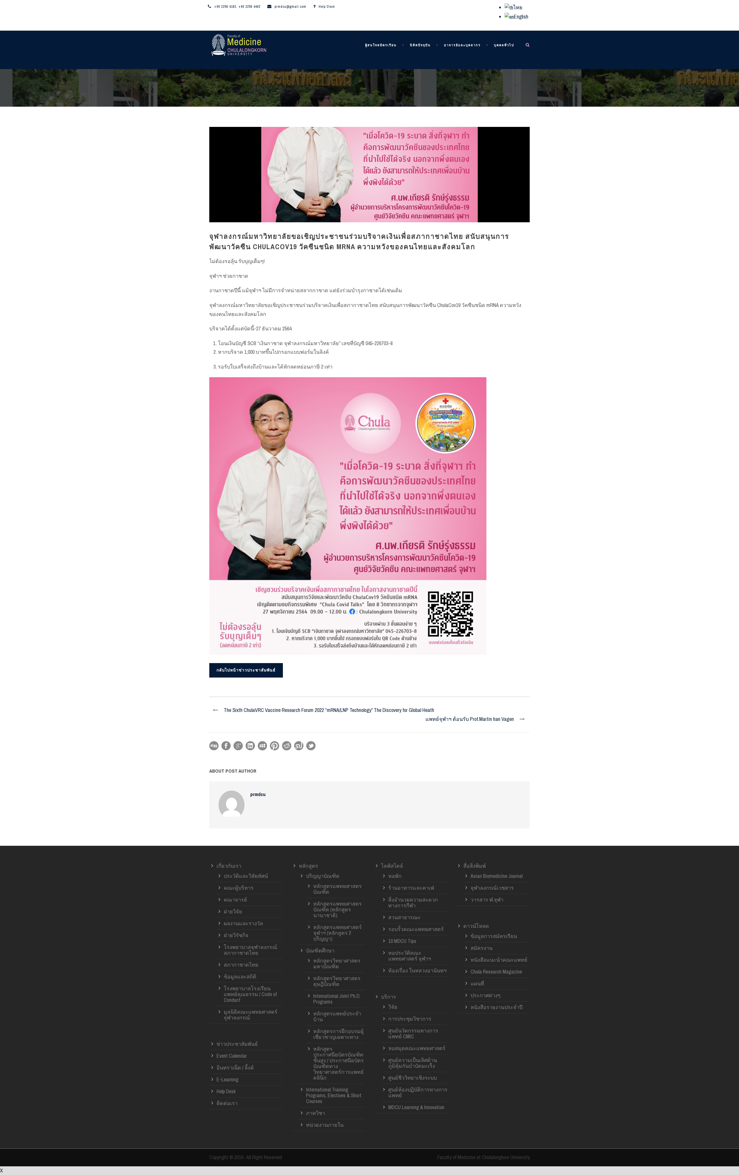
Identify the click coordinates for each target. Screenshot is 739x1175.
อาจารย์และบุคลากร (462, 45)
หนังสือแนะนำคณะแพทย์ (499, 959)
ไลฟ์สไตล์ (392, 865)
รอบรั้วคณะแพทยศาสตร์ (416, 929)
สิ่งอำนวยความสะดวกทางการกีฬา (413, 902)
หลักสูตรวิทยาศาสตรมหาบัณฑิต (337, 963)
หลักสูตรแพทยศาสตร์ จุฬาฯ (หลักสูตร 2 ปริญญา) (337, 933)
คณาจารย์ (235, 899)
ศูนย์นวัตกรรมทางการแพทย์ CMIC (413, 1033)
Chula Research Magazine (496, 971)
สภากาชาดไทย (241, 964)
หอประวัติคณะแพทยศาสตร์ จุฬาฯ (409, 955)
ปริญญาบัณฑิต (322, 876)
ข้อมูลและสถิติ (240, 976)
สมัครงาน (481, 948)
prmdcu (258, 794)
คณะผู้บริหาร (238, 887)
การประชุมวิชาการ (409, 1018)
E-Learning (227, 1079)
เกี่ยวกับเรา (229, 865)
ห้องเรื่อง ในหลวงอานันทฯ (417, 970)
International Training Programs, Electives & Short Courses (333, 1095)
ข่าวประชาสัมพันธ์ (237, 1044)
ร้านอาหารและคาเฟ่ (411, 887)
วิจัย (393, 1007)
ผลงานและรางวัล (243, 923)
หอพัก (395, 876)
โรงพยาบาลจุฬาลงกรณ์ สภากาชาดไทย (250, 949)
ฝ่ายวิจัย (233, 911)
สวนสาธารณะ (404, 917)
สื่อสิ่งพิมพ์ (474, 865)
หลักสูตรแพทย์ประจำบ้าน (337, 1016)
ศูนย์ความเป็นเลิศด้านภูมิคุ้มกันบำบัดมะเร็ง (412, 1062)
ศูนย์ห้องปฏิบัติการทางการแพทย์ (417, 1092)
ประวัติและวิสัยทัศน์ (246, 876)
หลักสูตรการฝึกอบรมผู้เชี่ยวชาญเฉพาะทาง (338, 1034)
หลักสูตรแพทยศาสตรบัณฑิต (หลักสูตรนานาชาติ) (337, 909)
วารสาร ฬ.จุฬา (487, 899)
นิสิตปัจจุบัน (420, 45)
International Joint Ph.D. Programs (337, 998)
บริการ (388, 996)
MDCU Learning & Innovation (416, 1107)
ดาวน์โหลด (476, 926)
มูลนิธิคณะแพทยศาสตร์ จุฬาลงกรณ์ (250, 1014)
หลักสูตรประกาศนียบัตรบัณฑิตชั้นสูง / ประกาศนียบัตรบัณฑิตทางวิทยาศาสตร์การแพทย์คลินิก (338, 1063)
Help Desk (327, 6)
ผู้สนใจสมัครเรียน (381, 45)
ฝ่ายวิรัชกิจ (236, 935)
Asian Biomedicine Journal (496, 876)
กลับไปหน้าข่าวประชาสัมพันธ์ (246, 670)
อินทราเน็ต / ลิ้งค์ (235, 1067)
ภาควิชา (315, 1113)
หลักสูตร (308, 865)
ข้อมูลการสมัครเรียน (494, 936)
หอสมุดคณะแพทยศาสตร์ (416, 1048)
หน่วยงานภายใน (325, 1124)
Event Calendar (232, 1055)
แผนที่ (477, 983)
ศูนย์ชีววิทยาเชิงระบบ (412, 1077)
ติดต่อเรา (227, 1103)
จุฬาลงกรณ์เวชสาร (492, 887)
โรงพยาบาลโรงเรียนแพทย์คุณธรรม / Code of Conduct (250, 994)
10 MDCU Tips (402, 941)
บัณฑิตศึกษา (320, 950)
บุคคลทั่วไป (504, 45)
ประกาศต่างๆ (486, 995)
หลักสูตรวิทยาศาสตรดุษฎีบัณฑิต (337, 981)
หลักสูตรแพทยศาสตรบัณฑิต (337, 888)
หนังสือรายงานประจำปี (496, 1007)
